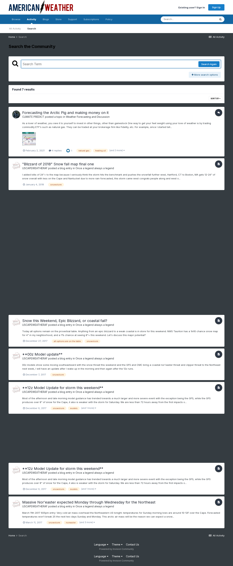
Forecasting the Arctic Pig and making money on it (65, 112)
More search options (205, 74)
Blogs (46, 19)
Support (72, 19)
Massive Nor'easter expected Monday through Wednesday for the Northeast (88, 502)
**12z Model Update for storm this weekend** (62, 388)
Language (100, 544)
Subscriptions (91, 19)
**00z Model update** (42, 354)
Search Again (209, 64)
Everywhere (205, 19)
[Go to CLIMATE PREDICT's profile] (16, 114)
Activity (31, 19)
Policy (109, 19)
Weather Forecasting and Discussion (88, 116)
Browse (16, 19)
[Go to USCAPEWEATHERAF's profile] (16, 166)
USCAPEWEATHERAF (35, 168)
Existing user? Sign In (191, 7)
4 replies (56, 150)
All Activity (15, 28)
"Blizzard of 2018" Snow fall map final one (58, 164)
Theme (116, 544)
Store (59, 19)
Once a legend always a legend (95, 168)
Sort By (215, 98)
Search (31, 28)
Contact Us (132, 544)
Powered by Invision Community (116, 549)
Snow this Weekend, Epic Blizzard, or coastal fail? (64, 321)
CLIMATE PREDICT (33, 116)
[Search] (220, 19)
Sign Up (216, 7)
